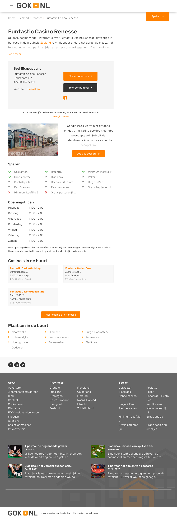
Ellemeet (54, 332)
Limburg (82, 396)
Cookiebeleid (16, 404)
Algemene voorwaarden (23, 391)
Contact (13, 400)
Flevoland (83, 387)
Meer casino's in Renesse (61, 314)
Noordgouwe (20, 342)
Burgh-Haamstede (97, 332)
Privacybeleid (16, 429)
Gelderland (84, 391)
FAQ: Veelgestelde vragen (24, 412)
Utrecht (82, 404)
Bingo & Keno (96, 182)
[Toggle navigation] (12, 6)
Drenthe (55, 387)
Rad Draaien (22, 187)
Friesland (55, 391)
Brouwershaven (58, 337)
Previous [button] (16, 140)
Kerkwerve (92, 337)
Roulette (56, 171)
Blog (11, 396)
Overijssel (56, 404)
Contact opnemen (79, 76)
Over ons (13, 420)
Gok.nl (12, 382)
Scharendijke (20, 337)
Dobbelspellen (23, 182)
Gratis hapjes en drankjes (104, 187)
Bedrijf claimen (61, 116)
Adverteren (15, 387)
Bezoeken (33, 89)
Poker (91, 177)
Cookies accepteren (88, 153)
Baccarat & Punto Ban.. (65, 182)
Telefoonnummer (79, 87)
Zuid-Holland (85, 408)
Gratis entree (22, 177)
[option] (33, 140)
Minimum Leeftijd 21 (26, 192)
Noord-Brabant (59, 400)
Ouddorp (17, 347)
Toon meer (14, 54)
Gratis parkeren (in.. (63, 192)
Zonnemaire (56, 342)
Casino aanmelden (19, 424)
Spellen (156, 16)
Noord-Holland (86, 400)
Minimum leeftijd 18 (100, 171)
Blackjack (57, 177)
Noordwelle (19, 332)
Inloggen (13, 416)
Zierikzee (91, 342)
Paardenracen (60, 187)
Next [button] (50, 140)
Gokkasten (20, 171)
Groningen (56, 396)
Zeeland (45, 42)
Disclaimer (15, 408)
